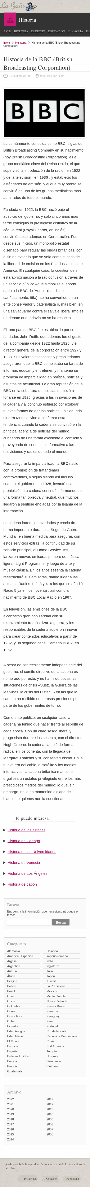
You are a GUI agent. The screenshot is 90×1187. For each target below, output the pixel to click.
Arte (7, 31)
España (12, 1051)
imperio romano (57, 956)
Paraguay (53, 1016)
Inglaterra (20, 42)
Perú (49, 1021)
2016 (10, 1129)
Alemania (13, 951)
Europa (12, 1061)
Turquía (51, 1051)
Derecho (38, 31)
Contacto (51, 1179)
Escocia (12, 1046)
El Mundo (13, 1041)
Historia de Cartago (24, 841)
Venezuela (53, 1061)
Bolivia (11, 986)
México (51, 991)
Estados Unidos (18, 1056)
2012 (49, 1104)
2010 (49, 1114)
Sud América (55, 1046)
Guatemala (14, 1071)
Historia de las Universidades (32, 852)
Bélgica (12, 981)
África (11, 976)
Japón (50, 976)
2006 (49, 1134)
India (49, 961)
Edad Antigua (16, 1031)
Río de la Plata (56, 1031)
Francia (12, 1066)
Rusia (50, 1041)
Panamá (52, 1011)
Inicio (6, 42)
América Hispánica (20, 956)
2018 (10, 1119)
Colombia (13, 1006)
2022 (10, 1099)
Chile (10, 996)
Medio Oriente (56, 996)
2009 (49, 1119)
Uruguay (52, 1056)
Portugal (52, 1026)
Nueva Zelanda (56, 1001)
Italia (49, 971)
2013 (49, 1099)
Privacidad (30, 1179)
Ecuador (13, 1026)
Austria (12, 971)
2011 (49, 1109)
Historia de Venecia (24, 863)
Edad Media (15, 1036)
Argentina (13, 966)
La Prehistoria (55, 986)
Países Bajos (55, 1006)
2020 (10, 1109)
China (11, 1001)
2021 (10, 1104)
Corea (11, 1011)
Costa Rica (14, 1016)
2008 (49, 1124)
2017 (10, 1124)
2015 (10, 1134)
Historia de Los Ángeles (27, 873)
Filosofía (75, 31)
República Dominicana (61, 1036)
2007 (49, 1129)
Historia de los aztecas (26, 830)
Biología (21, 31)
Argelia (12, 961)
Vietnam (52, 1066)
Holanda (52, 951)
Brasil (11, 991)
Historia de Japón (22, 884)
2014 (10, 1139)
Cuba (10, 1021)
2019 (10, 1114)
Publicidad (72, 1179)
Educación (56, 31)
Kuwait (51, 981)
